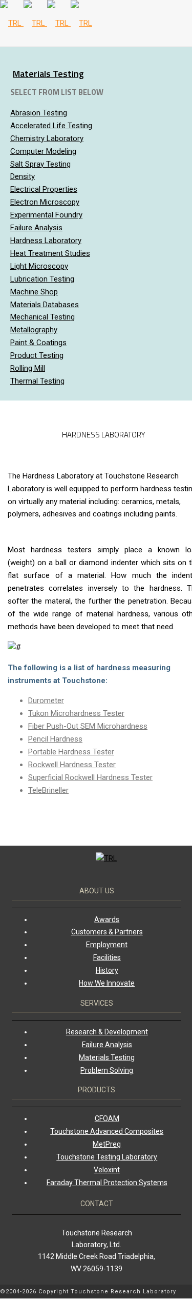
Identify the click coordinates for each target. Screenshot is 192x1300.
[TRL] (46, 23)
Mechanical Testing (42, 317)
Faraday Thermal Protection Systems (107, 1182)
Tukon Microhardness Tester (76, 713)
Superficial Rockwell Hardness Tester (90, 777)
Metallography (33, 329)
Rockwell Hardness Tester (72, 764)
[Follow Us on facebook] (189, 1292)
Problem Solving (106, 1070)
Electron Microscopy (44, 202)
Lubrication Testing (42, 279)
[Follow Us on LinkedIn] (184, 1292)
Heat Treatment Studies (50, 253)
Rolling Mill (27, 368)
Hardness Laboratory (45, 240)
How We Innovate (107, 983)
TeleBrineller (48, 790)
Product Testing (36, 355)
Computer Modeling (43, 151)
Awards (106, 919)
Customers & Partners (107, 932)
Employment (106, 945)
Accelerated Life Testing (51, 125)
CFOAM (107, 1118)
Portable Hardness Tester (71, 751)
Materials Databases (44, 304)
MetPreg (107, 1144)
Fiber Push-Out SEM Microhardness (87, 726)
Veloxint (107, 1170)
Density (22, 176)
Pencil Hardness (55, 739)
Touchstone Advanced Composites (106, 1131)
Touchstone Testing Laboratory (106, 1157)
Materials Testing (48, 74)
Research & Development (107, 1032)
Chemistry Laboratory (46, 138)
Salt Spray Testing (40, 164)
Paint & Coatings (38, 342)
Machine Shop (34, 291)
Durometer (46, 700)
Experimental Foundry (46, 214)
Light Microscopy (39, 266)
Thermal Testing (37, 381)
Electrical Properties (43, 189)
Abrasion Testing (38, 112)
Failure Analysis (36, 227)
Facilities (107, 957)
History (107, 970)
